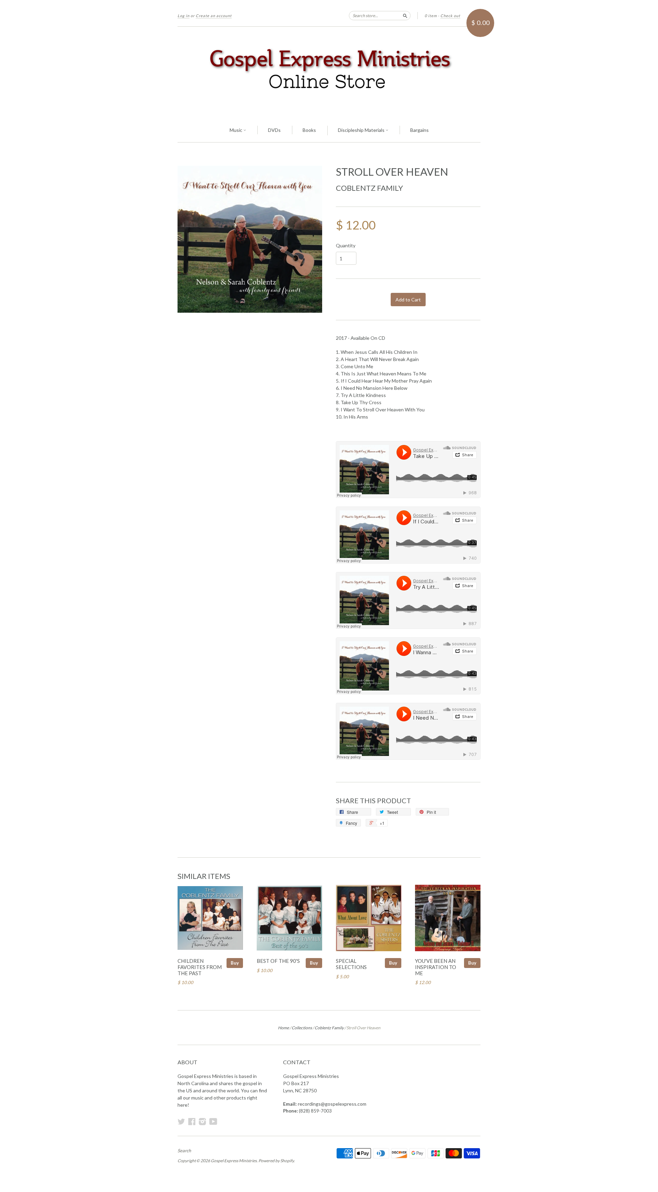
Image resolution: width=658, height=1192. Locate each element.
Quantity (345, 246)
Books (309, 130)
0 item (431, 15)
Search (184, 1150)
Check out (450, 15)
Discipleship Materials (362, 130)
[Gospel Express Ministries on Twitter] (181, 1121)
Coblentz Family (369, 188)
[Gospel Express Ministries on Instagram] (202, 1121)
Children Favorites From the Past (200, 967)
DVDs (274, 130)
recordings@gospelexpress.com (332, 1104)
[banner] (329, 73)
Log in (184, 15)
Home (283, 1027)
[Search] (405, 15)
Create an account (214, 15)
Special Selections (351, 964)
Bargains (419, 130)
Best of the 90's (278, 961)
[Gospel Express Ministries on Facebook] (192, 1121)
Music (236, 130)
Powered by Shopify (276, 1160)
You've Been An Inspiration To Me (435, 967)
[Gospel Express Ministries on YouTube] (213, 1121)
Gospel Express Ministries (234, 1160)
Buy (235, 963)
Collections (302, 1027)
